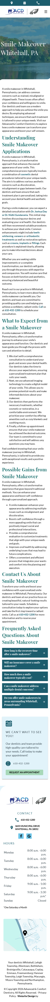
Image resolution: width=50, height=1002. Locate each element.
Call (41, 306)
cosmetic (26, 174)
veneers (18, 236)
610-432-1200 (12, 310)
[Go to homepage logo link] (25, 800)
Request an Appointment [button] (24, 772)
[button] (24, 3)
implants (24, 243)
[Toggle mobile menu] (46, 12)
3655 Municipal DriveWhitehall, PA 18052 (27, 827)
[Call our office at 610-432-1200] (38, 3)
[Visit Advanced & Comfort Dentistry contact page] (25, 935)
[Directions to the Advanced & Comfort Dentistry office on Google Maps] (12, 3)
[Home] (21, 12)
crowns (14, 243)
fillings (35, 243)
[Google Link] (29, 836)
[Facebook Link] (21, 836)
